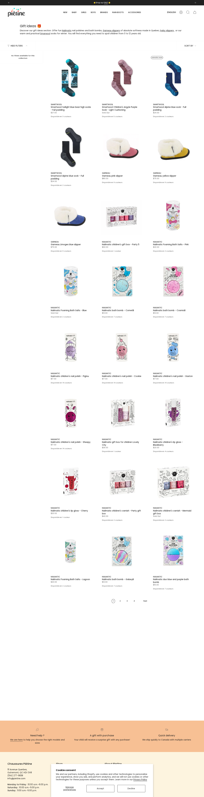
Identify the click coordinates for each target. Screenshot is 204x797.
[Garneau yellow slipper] (173, 147)
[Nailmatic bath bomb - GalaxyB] (122, 551)
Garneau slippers (111, 30)
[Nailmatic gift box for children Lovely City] (122, 413)
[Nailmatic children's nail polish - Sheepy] (71, 413)
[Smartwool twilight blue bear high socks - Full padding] (71, 78)
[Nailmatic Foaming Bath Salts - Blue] (71, 281)
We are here (16, 739)
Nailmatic (66, 30)
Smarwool (45, 33)
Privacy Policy (140, 779)
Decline (131, 788)
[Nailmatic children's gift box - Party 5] (122, 216)
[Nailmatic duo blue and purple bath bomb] (173, 551)
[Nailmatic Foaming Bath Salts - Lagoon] (71, 551)
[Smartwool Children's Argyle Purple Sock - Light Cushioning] (122, 78)
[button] (74, 12)
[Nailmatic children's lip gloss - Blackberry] (173, 413)
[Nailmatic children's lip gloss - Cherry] (71, 482)
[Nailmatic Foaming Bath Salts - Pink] (173, 216)
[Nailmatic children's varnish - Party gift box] (122, 482)
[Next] (195, 2)
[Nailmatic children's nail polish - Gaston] (173, 347)
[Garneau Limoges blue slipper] (71, 216)
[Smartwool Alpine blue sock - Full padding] (173, 78)
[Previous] (8, 2)
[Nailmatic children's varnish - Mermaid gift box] (173, 482)
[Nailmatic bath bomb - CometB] (122, 281)
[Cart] (194, 12)
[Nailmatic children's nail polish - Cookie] (122, 347)
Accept (100, 788)
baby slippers (167, 30)
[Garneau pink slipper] (122, 147)
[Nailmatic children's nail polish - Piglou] (71, 347)
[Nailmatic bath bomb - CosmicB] (173, 281)
